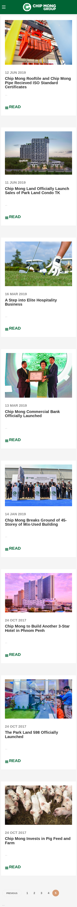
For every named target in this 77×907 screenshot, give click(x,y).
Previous (11, 893)
